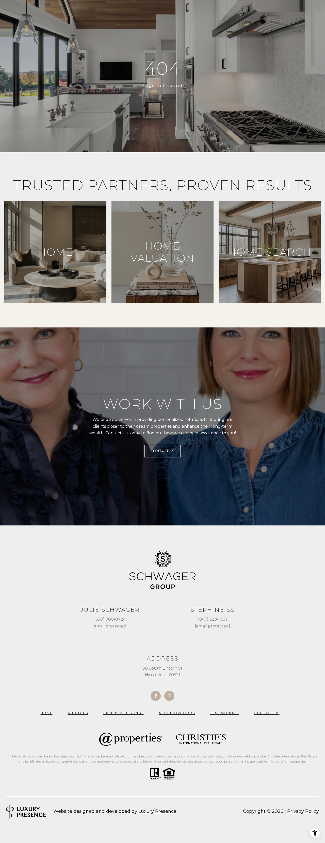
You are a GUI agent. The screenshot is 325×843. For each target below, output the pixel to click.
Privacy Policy (303, 811)
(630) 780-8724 (110, 619)
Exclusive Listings (123, 713)
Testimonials (224, 713)
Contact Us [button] (162, 451)
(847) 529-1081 (212, 619)
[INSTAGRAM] (169, 696)
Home (47, 713)
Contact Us (267, 713)
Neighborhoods (177, 713)
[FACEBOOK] (156, 696)
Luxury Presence (157, 811)
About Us (78, 713)
